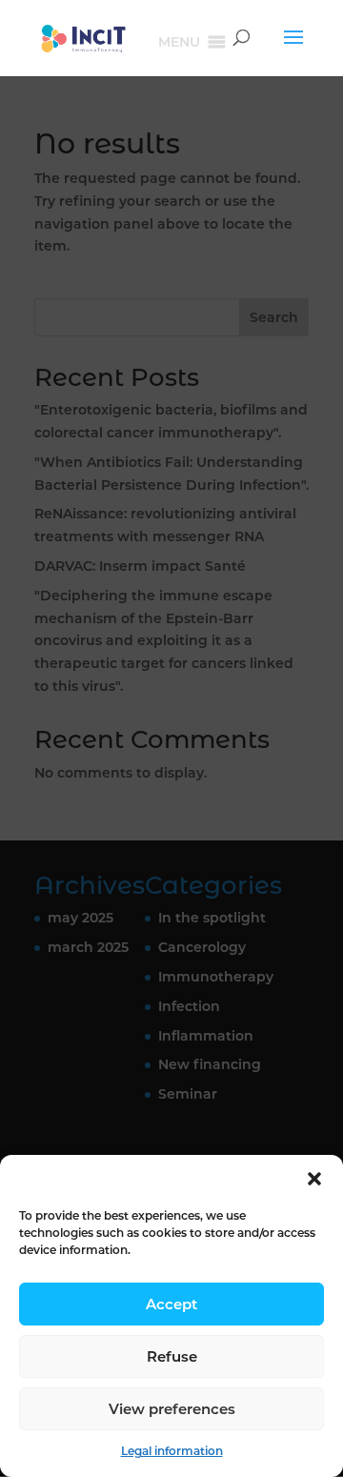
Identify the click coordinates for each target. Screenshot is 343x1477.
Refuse (172, 1356)
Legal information (172, 1451)
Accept (171, 1304)
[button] (314, 1178)
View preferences (172, 1409)
